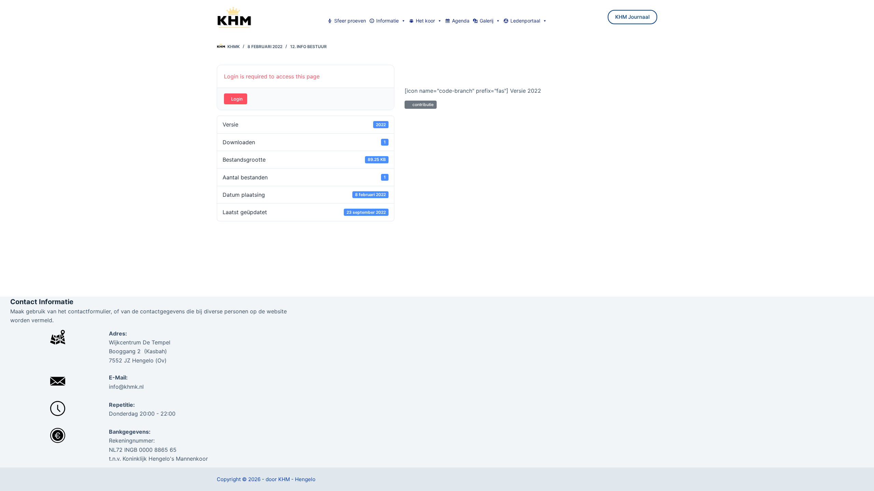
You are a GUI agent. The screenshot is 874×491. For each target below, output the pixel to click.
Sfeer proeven (350, 21)
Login (237, 99)
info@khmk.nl (126, 386)
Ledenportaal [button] (525, 21)
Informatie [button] (387, 21)
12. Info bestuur (308, 46)
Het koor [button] (425, 21)
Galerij (486, 21)
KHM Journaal (632, 17)
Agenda (460, 21)
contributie (422, 104)
